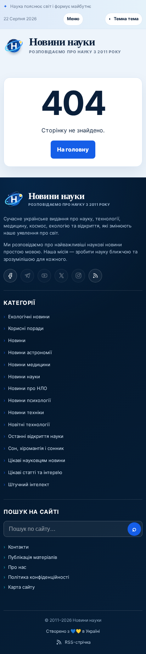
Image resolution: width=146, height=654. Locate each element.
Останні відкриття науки (35, 436)
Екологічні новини (29, 316)
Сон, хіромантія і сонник (36, 448)
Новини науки (24, 376)
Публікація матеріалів (32, 557)
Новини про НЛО (27, 388)
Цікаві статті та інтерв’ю (35, 472)
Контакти (18, 547)
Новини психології (29, 400)
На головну (73, 149)
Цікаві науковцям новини (36, 460)
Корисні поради (26, 328)
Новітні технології (29, 424)
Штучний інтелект (28, 484)
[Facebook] (10, 275)
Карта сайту (21, 587)
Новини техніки (26, 412)
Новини (17, 340)
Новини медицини (29, 364)
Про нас (17, 567)
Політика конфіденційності (38, 577)
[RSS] (95, 275)
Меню (73, 18)
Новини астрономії (30, 352)
